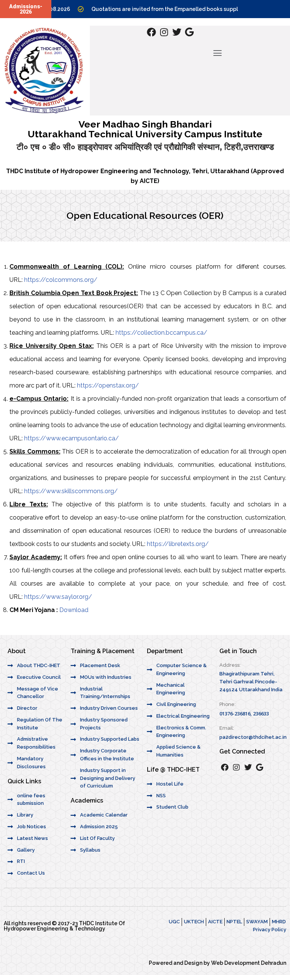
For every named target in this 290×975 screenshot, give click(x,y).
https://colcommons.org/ (60, 279)
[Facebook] (151, 32)
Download (73, 610)
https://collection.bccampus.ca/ (161, 332)
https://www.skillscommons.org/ (71, 491)
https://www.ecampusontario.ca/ (71, 438)
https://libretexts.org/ (178, 543)
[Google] (189, 32)
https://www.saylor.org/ (58, 596)
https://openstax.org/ (108, 385)
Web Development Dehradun (248, 963)
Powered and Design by (180, 963)
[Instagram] (164, 32)
